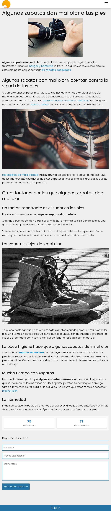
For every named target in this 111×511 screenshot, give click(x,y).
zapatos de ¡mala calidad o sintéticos (66, 100)
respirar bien (9, 390)
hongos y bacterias (41, 66)
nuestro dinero (40, 104)
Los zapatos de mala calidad (20, 174)
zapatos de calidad (31, 352)
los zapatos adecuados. (56, 70)
